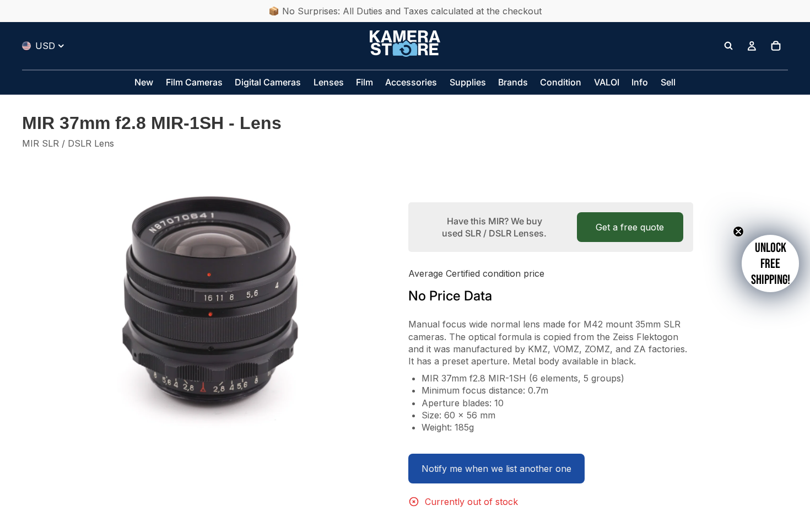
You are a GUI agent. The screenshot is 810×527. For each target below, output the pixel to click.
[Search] (728, 46)
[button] (770, 263)
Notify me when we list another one (496, 468)
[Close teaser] (738, 231)
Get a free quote (630, 227)
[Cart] (776, 46)
